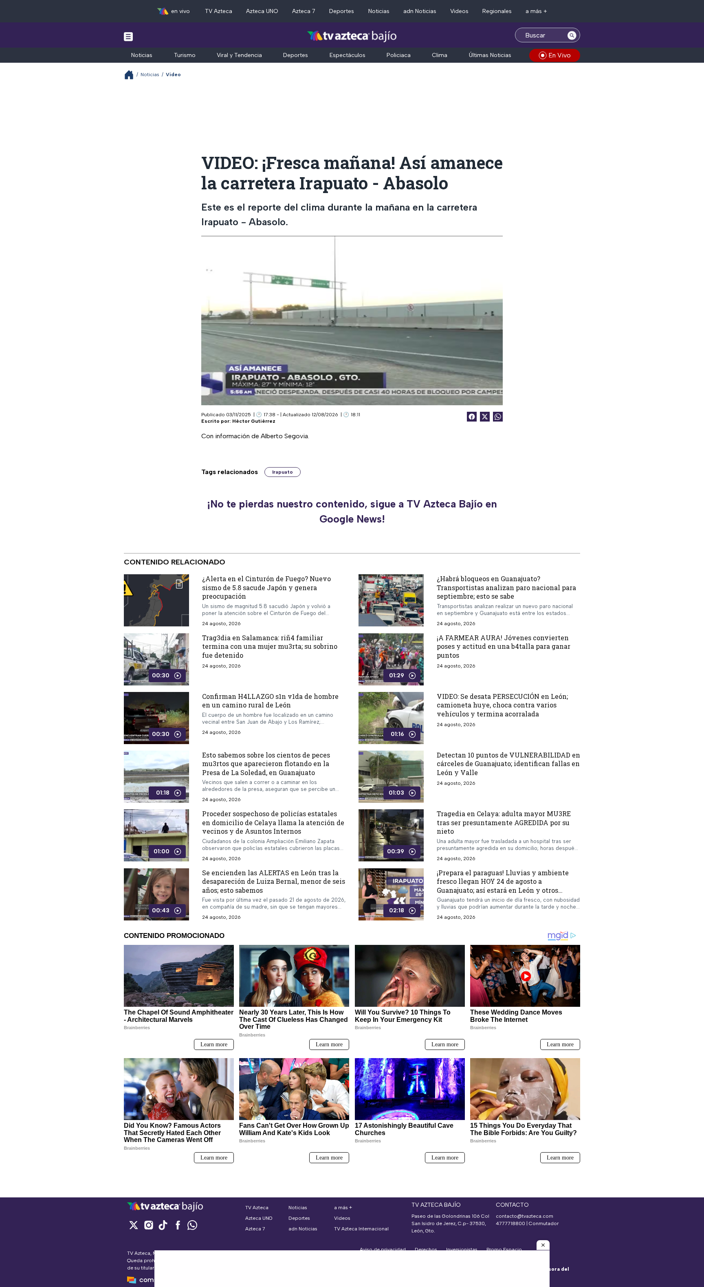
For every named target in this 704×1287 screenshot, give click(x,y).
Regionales (497, 11)
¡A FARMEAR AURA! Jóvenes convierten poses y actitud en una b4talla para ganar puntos (503, 646)
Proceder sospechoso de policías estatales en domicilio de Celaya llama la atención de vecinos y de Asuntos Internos (273, 822)
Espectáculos (347, 55)
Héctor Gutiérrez (253, 421)
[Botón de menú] (128, 36)
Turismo (185, 55)
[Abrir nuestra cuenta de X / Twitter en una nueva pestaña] (134, 1225)
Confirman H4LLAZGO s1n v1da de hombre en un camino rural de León (270, 700)
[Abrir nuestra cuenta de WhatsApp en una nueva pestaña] (192, 1225)
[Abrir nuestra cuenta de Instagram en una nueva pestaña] (148, 1225)
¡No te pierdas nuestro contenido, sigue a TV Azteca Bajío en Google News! (352, 511)
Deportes (341, 11)
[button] (543, 1245)
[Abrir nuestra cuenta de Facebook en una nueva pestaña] (178, 1225)
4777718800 (510, 1223)
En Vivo (559, 55)
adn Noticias (419, 11)
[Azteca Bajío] (352, 36)
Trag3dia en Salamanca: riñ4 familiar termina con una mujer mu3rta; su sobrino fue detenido (269, 646)
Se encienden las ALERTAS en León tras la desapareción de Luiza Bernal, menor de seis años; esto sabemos (273, 881)
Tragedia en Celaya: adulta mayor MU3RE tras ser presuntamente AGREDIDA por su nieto (504, 822)
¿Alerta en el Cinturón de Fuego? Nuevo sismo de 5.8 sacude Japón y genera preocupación (266, 587)
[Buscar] (572, 35)
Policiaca (399, 55)
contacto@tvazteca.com (524, 1216)
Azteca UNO (262, 11)
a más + (536, 11)
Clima (439, 55)
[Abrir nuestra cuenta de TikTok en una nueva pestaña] (163, 1225)
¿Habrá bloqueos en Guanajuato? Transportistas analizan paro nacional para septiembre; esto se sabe (506, 587)
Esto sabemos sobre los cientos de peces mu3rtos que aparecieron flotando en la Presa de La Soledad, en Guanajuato (266, 763)
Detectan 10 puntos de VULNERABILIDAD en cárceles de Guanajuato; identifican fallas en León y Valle (508, 763)
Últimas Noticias (490, 55)
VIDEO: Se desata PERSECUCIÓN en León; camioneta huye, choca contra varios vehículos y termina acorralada (502, 705)
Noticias (378, 11)
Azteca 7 (303, 11)
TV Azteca (218, 11)
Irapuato (282, 472)
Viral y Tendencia (239, 55)
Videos (459, 11)
